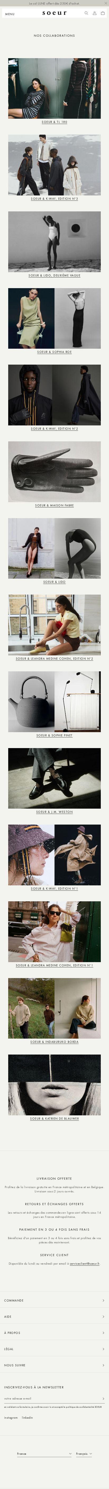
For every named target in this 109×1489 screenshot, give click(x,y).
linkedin (27, 1417)
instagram (10, 1417)
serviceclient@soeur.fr (84, 1263)
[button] (11, 13)
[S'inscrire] (103, 1398)
